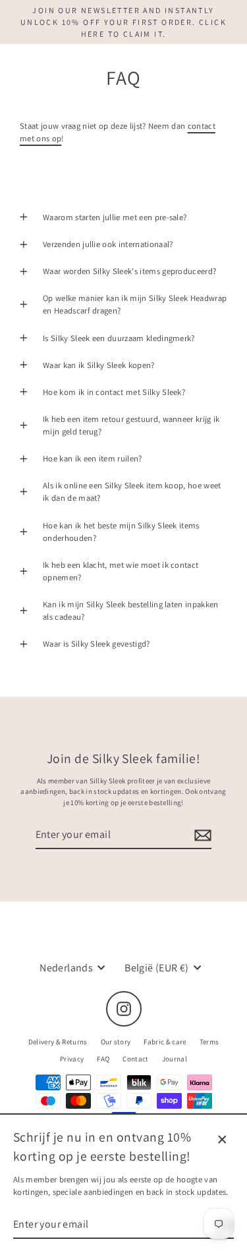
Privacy (72, 1058)
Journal (174, 1058)
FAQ (103, 1058)
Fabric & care (165, 1041)
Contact (135, 1058)
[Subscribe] (200, 835)
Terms (209, 1041)
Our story (116, 1041)
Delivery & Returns (58, 1041)
